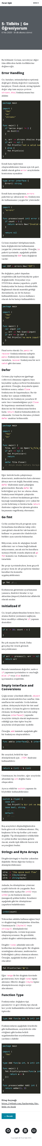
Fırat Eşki (7, 3)
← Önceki (8, 1116)
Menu (35, 3)
